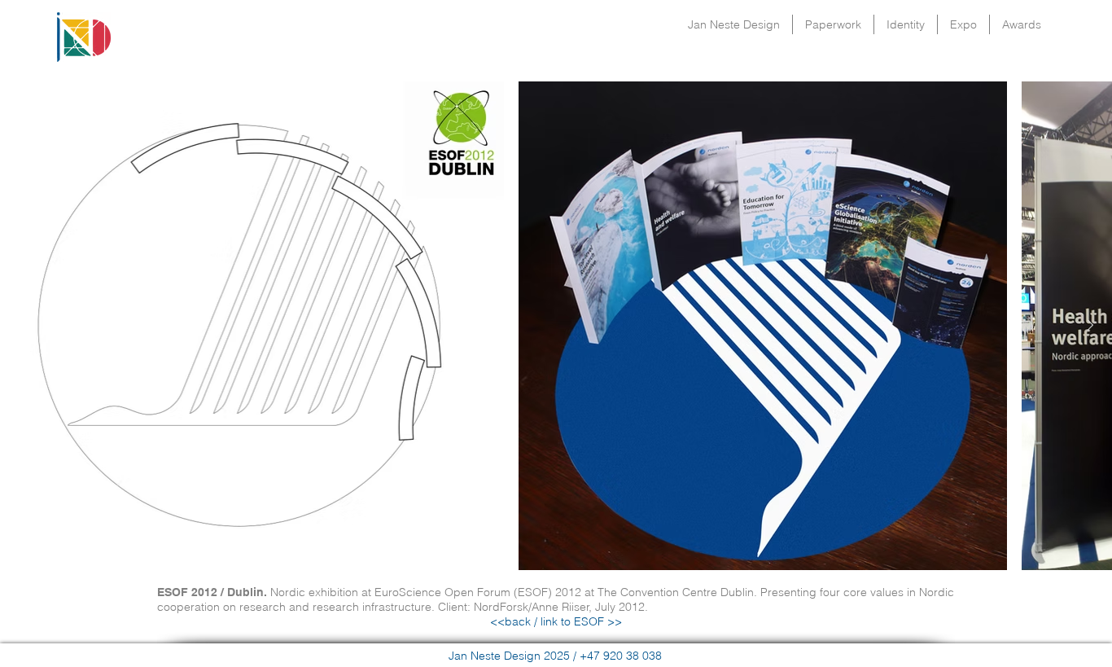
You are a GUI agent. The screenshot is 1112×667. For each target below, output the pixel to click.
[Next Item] (1090, 325)
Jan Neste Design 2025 (509, 655)
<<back (510, 621)
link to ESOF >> (579, 621)
